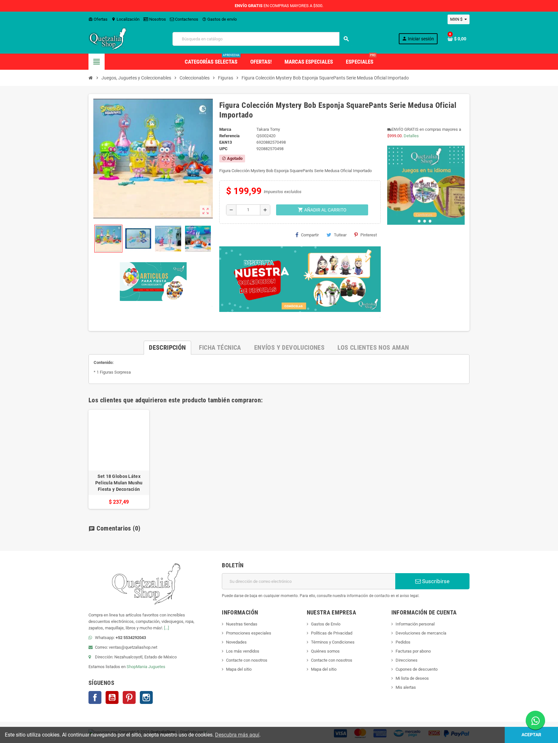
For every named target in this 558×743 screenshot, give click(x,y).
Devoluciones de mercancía (421, 633)
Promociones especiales (248, 633)
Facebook (94, 697)
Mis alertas (406, 687)
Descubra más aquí (237, 735)
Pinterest (368, 234)
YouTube (112, 697)
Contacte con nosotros (246, 660)
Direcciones (407, 660)
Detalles (411, 135)
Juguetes (156, 666)
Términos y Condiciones (333, 642)
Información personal (415, 624)
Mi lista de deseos (412, 678)
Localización (125, 19)
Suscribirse (435, 581)
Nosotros (157, 19)
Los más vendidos (242, 651)
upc (223, 148)
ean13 (225, 142)
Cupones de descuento (417, 669)
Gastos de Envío (325, 624)
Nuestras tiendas (241, 624)
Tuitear (340, 234)
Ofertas (98, 19)
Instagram (146, 697)
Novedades (236, 642)
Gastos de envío (219, 19)
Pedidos (403, 642)
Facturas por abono (413, 651)
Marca (225, 129)
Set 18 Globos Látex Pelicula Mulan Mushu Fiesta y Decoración (119, 483)
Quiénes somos (325, 651)
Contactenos (186, 19)
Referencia (229, 135)
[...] (166, 627)
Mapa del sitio (239, 669)
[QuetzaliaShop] (107, 38)
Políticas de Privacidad (331, 633)
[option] (119, 459)
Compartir (310, 234)
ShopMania (137, 666)
